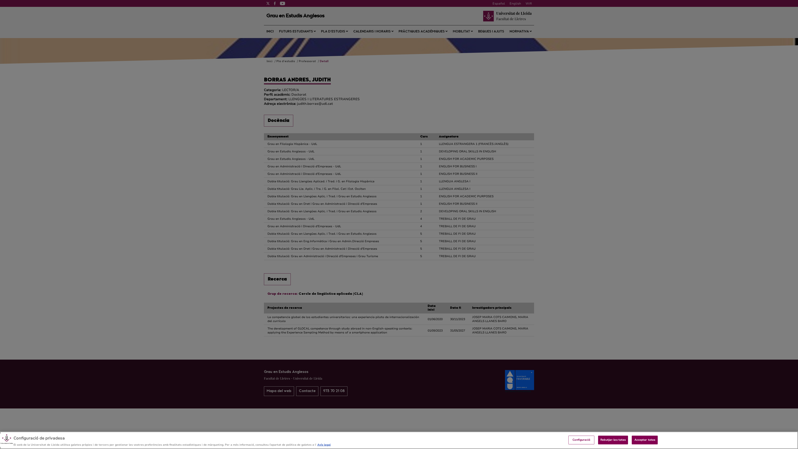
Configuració (581, 440)
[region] (399, 440)
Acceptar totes (644, 440)
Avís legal (324, 445)
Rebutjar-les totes (613, 440)
